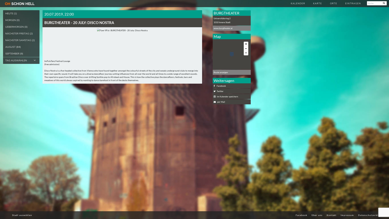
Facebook (221, 86)
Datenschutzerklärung (371, 215)
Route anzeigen (221, 72)
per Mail (221, 102)
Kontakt (331, 215)
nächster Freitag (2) (19, 33)
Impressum (347, 215)
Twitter (220, 91)
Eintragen (353, 3)
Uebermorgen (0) (16, 27)
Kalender (298, 3)
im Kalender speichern (227, 96)
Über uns (317, 215)
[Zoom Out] (246, 48)
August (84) (13, 47)
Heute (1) (11, 13)
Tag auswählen (16, 60)
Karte (317, 3)
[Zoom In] (246, 44)
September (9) (14, 53)
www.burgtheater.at (223, 28)
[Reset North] (246, 53)
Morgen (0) (12, 20)
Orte (333, 3)
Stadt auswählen (22, 215)
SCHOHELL (19, 4)
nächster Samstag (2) (20, 40)
